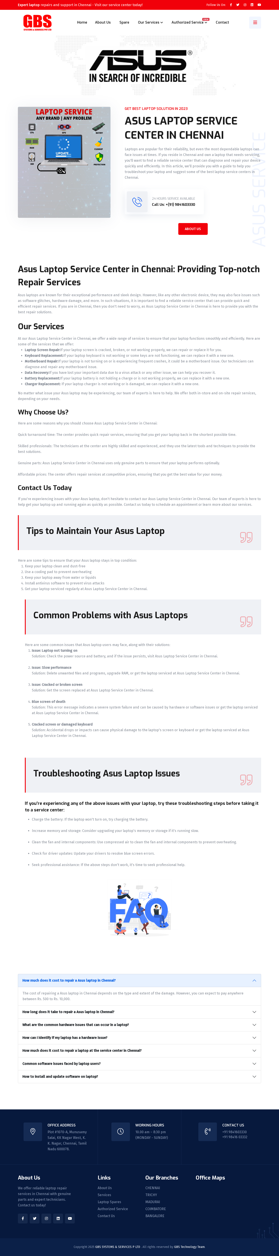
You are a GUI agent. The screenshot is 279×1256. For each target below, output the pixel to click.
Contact (222, 22)
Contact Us (106, 1216)
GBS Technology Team (189, 1247)
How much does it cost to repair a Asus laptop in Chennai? (69, 980)
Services (104, 1195)
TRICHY (151, 1195)
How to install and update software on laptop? (60, 1076)
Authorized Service (113, 1209)
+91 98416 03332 (234, 1137)
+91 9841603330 (234, 1132)
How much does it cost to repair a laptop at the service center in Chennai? (82, 1050)
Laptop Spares (109, 1202)
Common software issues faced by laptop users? (61, 1064)
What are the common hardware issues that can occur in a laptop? (75, 1025)
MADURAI (152, 1202)
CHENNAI (152, 1188)
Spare (124, 22)
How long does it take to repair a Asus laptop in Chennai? (68, 1012)
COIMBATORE (155, 1209)
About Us (103, 22)
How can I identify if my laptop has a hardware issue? (64, 1038)
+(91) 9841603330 (180, 204)
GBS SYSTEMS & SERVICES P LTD (118, 1247)
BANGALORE (154, 1216)
